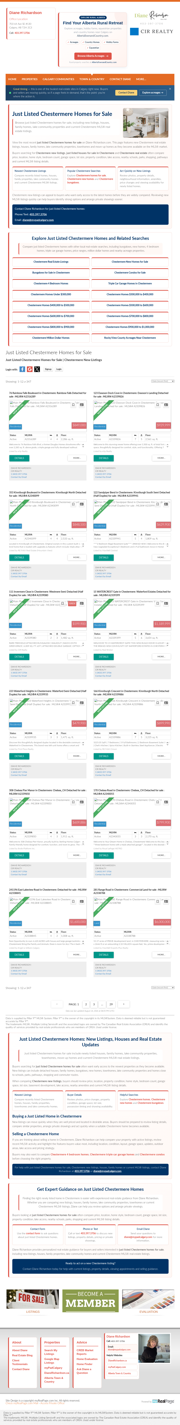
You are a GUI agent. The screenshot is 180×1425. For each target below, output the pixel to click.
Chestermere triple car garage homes (112, 1154)
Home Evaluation (87, 1359)
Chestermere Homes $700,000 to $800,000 (130, 316)
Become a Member (90, 1308)
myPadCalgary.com (117, 1367)
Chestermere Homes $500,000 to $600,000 (130, 305)
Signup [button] (48, 369)
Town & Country (91, 79)
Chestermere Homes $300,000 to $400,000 (130, 294)
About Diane (19, 1350)
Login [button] (59, 369)
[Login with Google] (30, 371)
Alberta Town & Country (119, 1373)
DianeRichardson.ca (56, 1372)
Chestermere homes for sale (91, 175)
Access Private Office (52, 1403)
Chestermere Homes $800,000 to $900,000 (51, 327)
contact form (33, 1233)
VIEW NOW (33, 1304)
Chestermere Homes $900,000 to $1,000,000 (130, 327)
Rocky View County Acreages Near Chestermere (130, 338)
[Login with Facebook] (22, 371)
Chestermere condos (152, 1154)
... (102, 1004)
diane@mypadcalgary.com (38, 220)
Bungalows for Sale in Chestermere (51, 273)
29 (111, 1004)
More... (141, 79)
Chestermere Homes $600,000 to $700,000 (51, 316)
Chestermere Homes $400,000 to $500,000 (51, 305)
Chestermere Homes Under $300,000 (51, 294)
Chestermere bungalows (150, 1103)
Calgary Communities (58, 79)
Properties (29, 79)
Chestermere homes (139, 1099)
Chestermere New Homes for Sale (130, 262)
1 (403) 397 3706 (19, 474)
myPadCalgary (53, 1367)
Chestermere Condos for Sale (130, 273)
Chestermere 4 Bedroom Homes (51, 283)
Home (12, 79)
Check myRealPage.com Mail (22, 1403)
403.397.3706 (22, 33)
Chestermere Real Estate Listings (51, 262)
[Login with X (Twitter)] (37, 371)
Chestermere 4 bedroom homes (70, 1154)
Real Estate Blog (22, 1355)
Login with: (12, 370)
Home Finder (84, 1364)
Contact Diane (120, 79)
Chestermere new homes (80, 179)
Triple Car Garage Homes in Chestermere (130, 283)
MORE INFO (148, 1304)
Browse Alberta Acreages (91, 56)
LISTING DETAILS (19, 458)
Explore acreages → (152, 93)
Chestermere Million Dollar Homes (50, 338)
